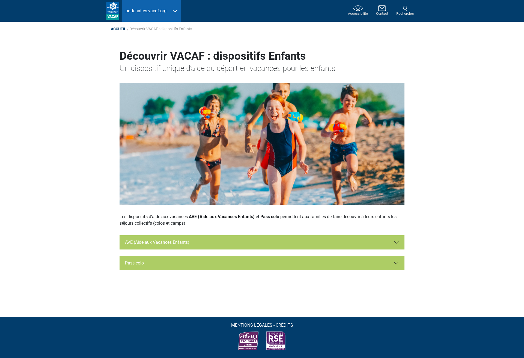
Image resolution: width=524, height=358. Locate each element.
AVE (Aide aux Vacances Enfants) (157, 242)
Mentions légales (251, 325)
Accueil (118, 29)
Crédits (284, 325)
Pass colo (134, 263)
